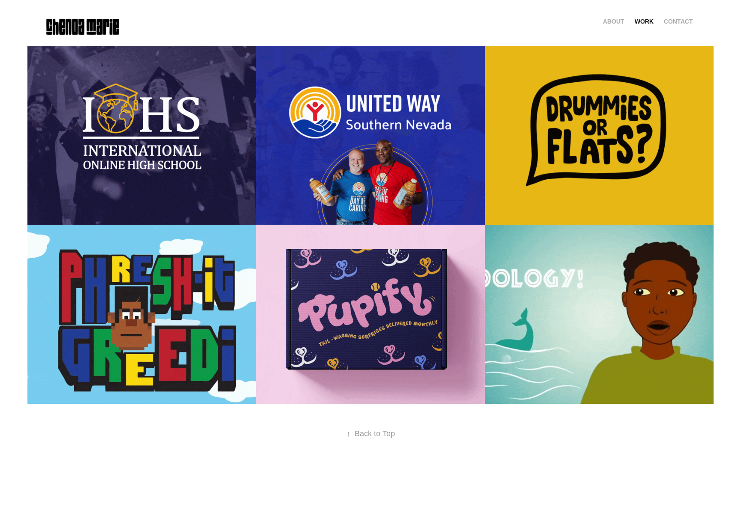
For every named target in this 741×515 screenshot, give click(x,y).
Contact (678, 21)
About (613, 21)
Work (644, 21)
